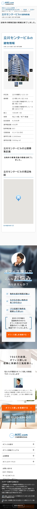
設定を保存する (18, 505)
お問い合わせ (7, 468)
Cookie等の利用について (18, 488)
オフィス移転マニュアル (11, 450)
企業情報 (6, 456)
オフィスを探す (8, 444)
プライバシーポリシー (10, 479)
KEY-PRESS (8, 472)
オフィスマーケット (9, 461)
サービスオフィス (9, 475)
